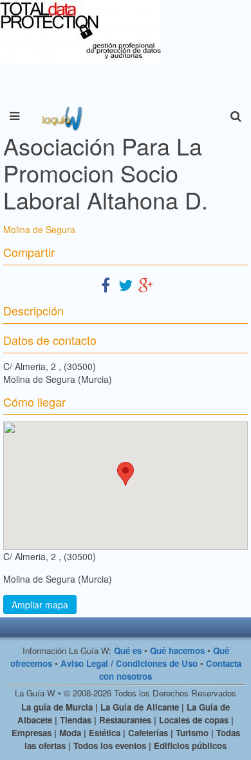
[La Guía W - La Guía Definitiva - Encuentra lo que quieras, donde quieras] (61, 116)
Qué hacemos (177, 650)
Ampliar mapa (40, 604)
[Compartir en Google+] (145, 284)
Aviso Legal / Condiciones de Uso (129, 663)
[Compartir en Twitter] (125, 284)
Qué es (128, 650)
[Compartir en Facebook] (105, 284)
